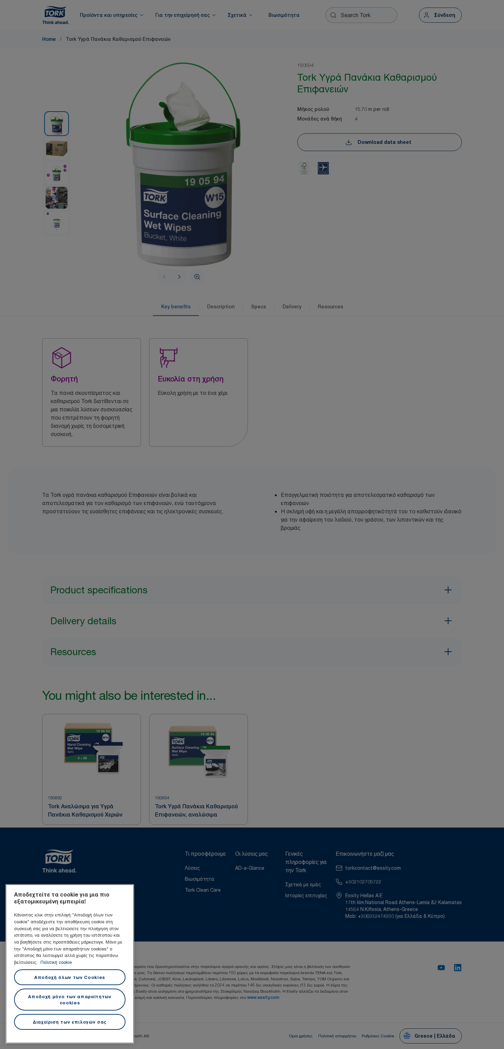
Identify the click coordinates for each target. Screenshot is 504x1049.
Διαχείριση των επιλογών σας (70, 1022)
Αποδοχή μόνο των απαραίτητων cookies (69, 999)
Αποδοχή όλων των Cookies (69, 977)
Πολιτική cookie (56, 962)
